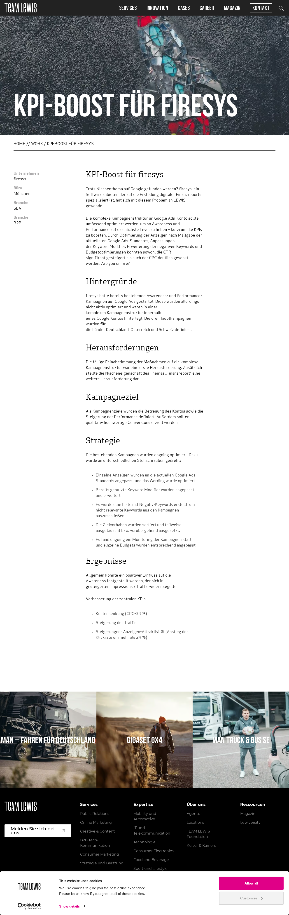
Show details (69, 906)
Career (207, 8)
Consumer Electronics (153, 851)
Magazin (232, 8)
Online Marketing (96, 822)
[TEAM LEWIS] (21, 7)
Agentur (194, 814)
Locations (195, 822)
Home (19, 144)
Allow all (251, 883)
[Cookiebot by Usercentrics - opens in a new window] (29, 906)
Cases (184, 8)
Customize (248, 898)
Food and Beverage (151, 860)
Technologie (144, 842)
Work (37, 144)
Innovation (157, 8)
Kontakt (261, 8)
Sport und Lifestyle (150, 868)
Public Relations (94, 814)
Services (128, 8)
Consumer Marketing (99, 854)
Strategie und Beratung (102, 863)
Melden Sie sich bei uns (33, 830)
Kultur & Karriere (201, 845)
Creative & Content (97, 831)
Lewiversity (250, 822)
